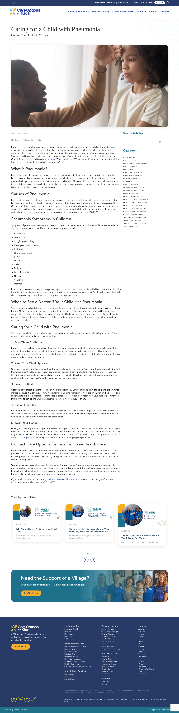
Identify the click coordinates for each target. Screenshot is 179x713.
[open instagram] (33, 699)
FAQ (66, 639)
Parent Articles (130, 193)
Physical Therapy (107, 634)
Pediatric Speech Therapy (135, 202)
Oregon (141, 646)
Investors (141, 671)
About (109, 3)
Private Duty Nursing (109, 661)
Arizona (141, 629)
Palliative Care (69, 654)
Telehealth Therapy (108, 646)
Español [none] (21, 3)
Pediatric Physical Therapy (135, 199)
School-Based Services (123, 12)
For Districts (69, 674)
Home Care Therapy (133, 172)
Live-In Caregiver (107, 666)
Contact (159, 3)
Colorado (141, 631)
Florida (141, 636)
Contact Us (20, 647)
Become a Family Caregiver (74, 661)
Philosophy (142, 674)
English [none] (13, 3)
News (127, 181)
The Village (134, 3)
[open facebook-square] (14, 699)
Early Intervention (132, 166)
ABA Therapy (106, 644)
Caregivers (129, 157)
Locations (164, 12)
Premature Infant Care (72, 651)
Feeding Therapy (131, 169)
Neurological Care (71, 656)
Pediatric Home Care (78, 12)
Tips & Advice (130, 226)
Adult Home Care (109, 654)
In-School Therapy (108, 639)
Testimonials (143, 666)
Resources (68, 636)
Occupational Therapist (134, 187)
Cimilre (104, 684)
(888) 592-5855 (48, 483)
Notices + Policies (21, 710)
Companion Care (107, 674)
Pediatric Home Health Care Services (64, 480)
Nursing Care (130, 184)
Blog (115, 3)
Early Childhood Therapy (110, 649)
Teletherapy (68, 676)
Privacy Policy (8, 710)
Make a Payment (146, 3)
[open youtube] (27, 699)
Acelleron (105, 681)
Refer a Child (123, 3)
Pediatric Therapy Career (134, 208)
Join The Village (31, 593)
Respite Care (106, 659)
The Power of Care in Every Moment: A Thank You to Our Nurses (140, 536)
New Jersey (142, 644)
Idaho (140, 639)
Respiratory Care (70, 649)
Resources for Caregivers (134, 211)
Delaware (142, 634)
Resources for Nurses (133, 214)
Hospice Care (106, 669)
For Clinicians (69, 679)
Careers (153, 12)
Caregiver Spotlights (146, 669)
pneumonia (49, 159)
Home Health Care (132, 175)
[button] (88, 553)
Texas (140, 651)
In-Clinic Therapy (107, 641)
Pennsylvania (143, 649)
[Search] (160, 142)
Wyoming (142, 656)
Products (141, 12)
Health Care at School (72, 659)
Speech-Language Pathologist (136, 223)
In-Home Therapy (132, 178)
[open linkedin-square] (20, 699)
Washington (142, 654)
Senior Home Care (132, 220)
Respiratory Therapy (109, 664)
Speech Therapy (107, 629)
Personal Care (106, 656)
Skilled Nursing (107, 671)
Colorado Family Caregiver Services (77, 666)
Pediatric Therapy (100, 12)
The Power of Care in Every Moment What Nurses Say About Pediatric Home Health (89, 530)
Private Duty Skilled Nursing (75, 646)
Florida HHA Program (72, 664)
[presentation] (86, 559)
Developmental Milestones (135, 163)
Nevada (141, 641)
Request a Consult (71, 629)
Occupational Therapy (133, 190)
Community (129, 160)
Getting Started (99, 3)
